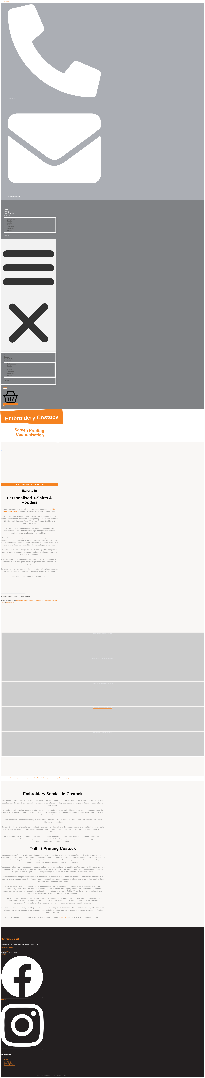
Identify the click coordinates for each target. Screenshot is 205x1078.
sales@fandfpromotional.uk (8, 947)
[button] (28, 295)
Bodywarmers (11, 219)
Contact (7, 236)
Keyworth (31, 600)
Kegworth (54, 600)
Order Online (8, 216)
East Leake (19, 600)
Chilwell (3, 602)
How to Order (9, 214)
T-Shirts (9, 230)
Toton (14, 602)
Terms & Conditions (9, 1065)
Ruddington (38, 600)
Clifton (49, 600)
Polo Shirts (10, 226)
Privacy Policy (8, 1063)
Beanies (9, 221)
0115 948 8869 (5, 951)
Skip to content (5, 1)
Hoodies (9, 223)
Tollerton (44, 600)
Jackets (9, 224)
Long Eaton (9, 602)
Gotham (25, 600)
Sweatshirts (10, 228)
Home (6, 209)
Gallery (6, 212)
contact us (63, 917)
